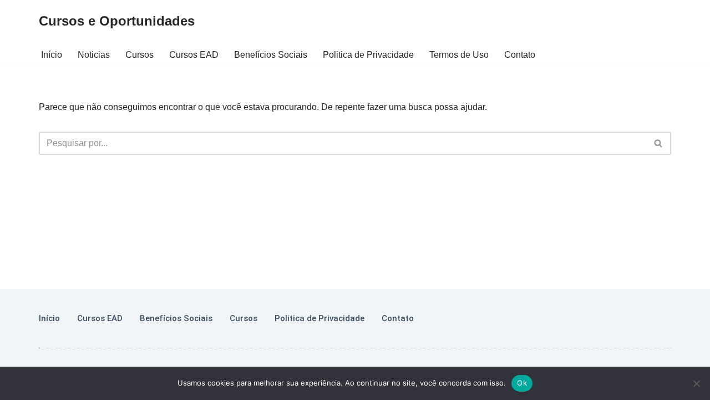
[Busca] (658, 143)
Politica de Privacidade (368, 54)
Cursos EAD (194, 54)
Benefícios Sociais (270, 54)
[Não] (696, 383)
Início (51, 54)
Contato (519, 54)
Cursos (139, 54)
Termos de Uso (459, 54)
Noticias (94, 54)
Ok (522, 382)
